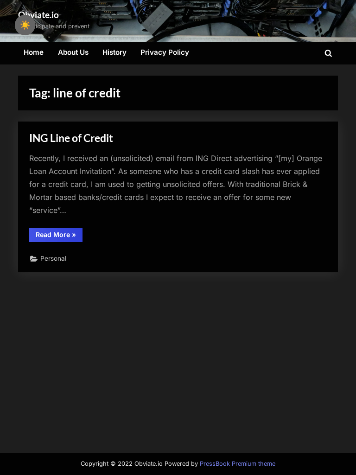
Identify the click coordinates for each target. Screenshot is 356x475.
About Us (73, 52)
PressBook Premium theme (237, 463)
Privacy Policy (164, 52)
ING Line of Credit (71, 137)
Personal (53, 258)
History (114, 52)
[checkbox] (25, 25)
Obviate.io (38, 14)
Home (34, 52)
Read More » (59, 236)
